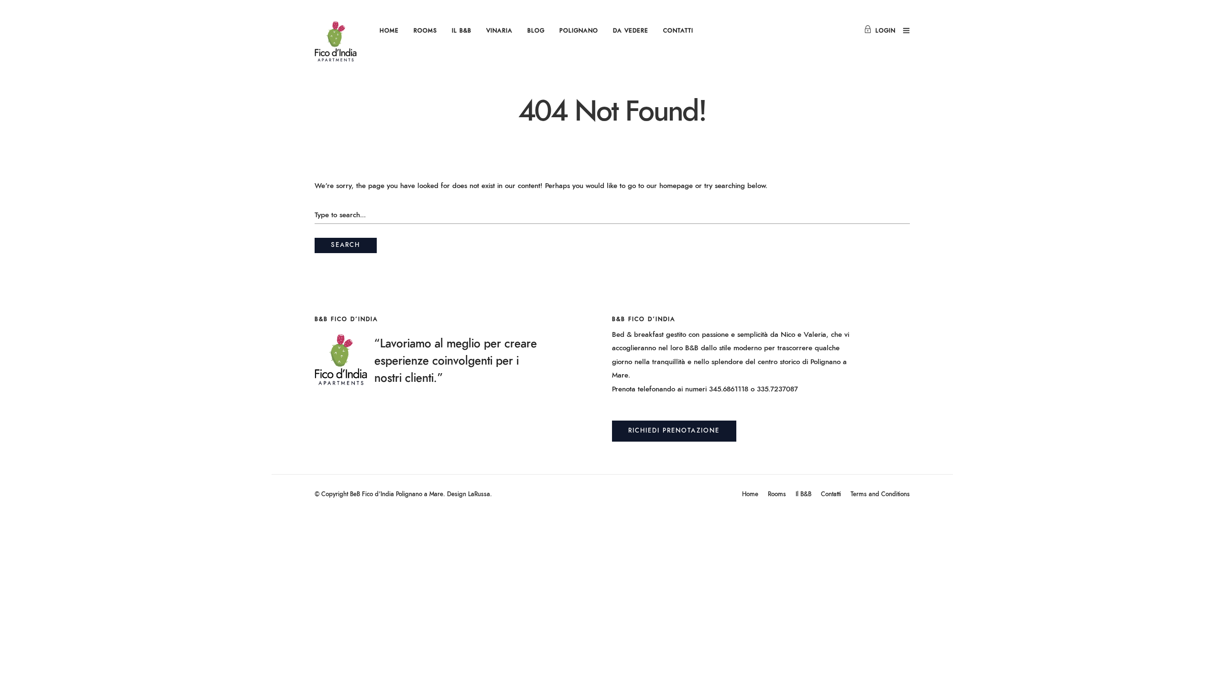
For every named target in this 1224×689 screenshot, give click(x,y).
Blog (536, 30)
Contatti (678, 30)
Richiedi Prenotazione (674, 431)
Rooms (425, 30)
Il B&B (461, 30)
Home (389, 30)
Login (885, 30)
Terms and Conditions (880, 494)
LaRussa (479, 494)
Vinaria (499, 30)
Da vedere (630, 30)
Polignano (578, 30)
